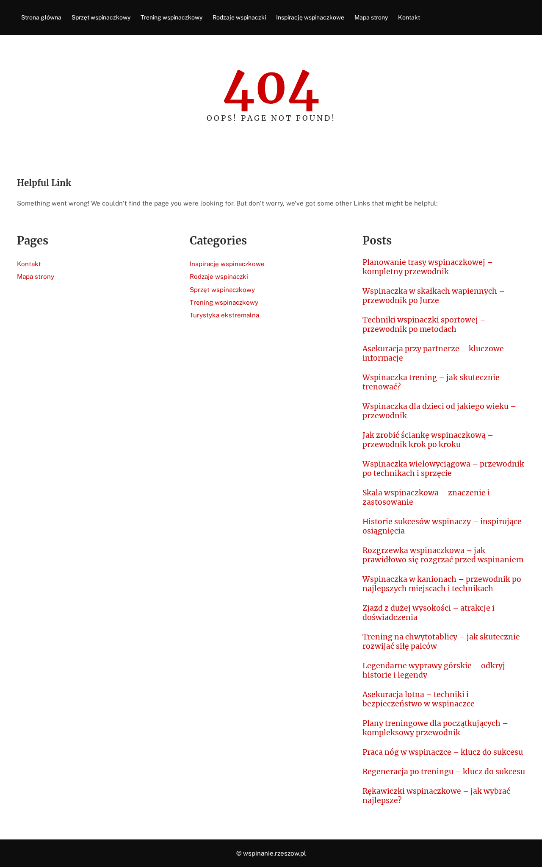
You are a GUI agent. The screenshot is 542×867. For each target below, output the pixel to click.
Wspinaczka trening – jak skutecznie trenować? (431, 382)
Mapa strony (35, 276)
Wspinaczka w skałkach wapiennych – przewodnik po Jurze (433, 295)
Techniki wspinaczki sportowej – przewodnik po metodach (424, 324)
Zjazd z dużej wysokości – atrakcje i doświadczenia (428, 612)
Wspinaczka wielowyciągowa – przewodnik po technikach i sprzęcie (443, 468)
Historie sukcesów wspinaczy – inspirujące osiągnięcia (442, 526)
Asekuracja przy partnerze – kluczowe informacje (433, 353)
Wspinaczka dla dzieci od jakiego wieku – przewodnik (439, 411)
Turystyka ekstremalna (224, 315)
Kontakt (29, 263)
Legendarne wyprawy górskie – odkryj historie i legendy (433, 670)
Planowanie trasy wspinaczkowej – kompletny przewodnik (427, 267)
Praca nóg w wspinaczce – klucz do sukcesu (442, 752)
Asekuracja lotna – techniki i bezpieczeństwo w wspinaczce (418, 699)
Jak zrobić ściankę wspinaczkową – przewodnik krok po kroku (427, 440)
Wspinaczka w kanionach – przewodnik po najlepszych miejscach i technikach (441, 584)
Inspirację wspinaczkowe (227, 263)
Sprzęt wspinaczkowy (222, 289)
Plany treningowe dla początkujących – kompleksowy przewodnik (435, 728)
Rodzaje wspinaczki (219, 276)
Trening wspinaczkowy (224, 302)
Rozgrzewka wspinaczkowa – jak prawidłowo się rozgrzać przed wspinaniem (442, 555)
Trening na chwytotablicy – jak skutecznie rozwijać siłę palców (441, 641)
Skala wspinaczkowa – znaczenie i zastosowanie (426, 497)
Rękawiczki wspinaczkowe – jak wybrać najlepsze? (436, 795)
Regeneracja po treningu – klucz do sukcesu (443, 771)
